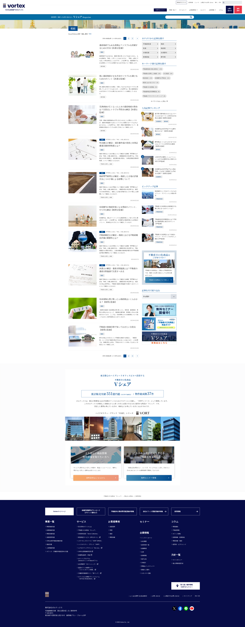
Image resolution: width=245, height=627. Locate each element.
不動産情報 (176, 530)
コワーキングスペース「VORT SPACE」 (90, 541)
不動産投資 (147, 44)
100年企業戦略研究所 (84, 551)
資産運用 (112, 526)
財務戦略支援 (51, 530)
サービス (81, 521)
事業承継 (112, 537)
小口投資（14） (168, 73)
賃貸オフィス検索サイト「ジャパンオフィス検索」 (86, 568)
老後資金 (146, 57)
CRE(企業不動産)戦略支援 (54, 541)
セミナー (144, 521)
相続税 (163, 48)
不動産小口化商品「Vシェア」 (113, 496)
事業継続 (175, 526)
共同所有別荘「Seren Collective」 (88, 533)
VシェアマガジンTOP (74, 34)
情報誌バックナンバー (148, 566)
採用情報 (177, 511)
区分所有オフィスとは (85, 526)
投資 (144, 48)
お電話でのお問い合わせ (172, 596)
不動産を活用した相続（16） (152, 73)
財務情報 (144, 555)
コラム (174, 521)
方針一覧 (175, 554)
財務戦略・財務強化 (179, 537)
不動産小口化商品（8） (150, 87)
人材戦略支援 (51, 548)
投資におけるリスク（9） (151, 82)
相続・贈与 (85, 34)
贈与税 (163, 57)
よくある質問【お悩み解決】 (139, 596)
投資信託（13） (148, 78)
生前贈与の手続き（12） (163, 78)
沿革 (142, 552)
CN (220, 2)
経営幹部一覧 (145, 545)
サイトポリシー (177, 560)
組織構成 (144, 548)
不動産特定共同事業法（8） (152, 91)
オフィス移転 (177, 533)
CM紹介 (143, 562)
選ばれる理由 (128, 496)
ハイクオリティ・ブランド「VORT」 (89, 544)
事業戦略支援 (51, 526)
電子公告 (144, 559)
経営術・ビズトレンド (179, 544)
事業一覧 (49, 521)
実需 (111, 530)
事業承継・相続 (177, 541)
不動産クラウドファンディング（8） (154, 96)
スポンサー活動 (146, 573)
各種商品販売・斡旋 (84, 555)
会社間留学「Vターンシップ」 (87, 564)
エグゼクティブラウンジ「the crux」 (89, 548)
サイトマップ (188, 596)
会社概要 (144, 541)
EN (216, 2)
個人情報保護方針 (178, 563)
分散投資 (146, 52)
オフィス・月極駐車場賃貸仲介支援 (57, 551)
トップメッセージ (146, 538)
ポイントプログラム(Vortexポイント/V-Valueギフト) (87, 559)
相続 (162, 44)
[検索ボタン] (223, 2)
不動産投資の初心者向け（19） (153, 69)
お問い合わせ (156, 596)
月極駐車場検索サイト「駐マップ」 (89, 573)
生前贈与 (164, 52)
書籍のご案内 (145, 569)
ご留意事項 (137, 496)
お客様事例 (114, 521)
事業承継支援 (51, 533)
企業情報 (144, 532)
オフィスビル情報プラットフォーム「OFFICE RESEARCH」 (89, 578)
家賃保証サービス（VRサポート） (88, 537)
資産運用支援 (51, 537)
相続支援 (49, 544)
